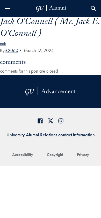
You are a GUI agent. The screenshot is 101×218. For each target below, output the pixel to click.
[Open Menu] (8, 8)
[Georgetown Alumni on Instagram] (61, 121)
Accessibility (22, 154)
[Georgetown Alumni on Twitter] (50, 121)
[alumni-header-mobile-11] (51, 8)
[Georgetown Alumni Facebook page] (40, 121)
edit (3, 43)
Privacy (83, 154)
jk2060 (11, 50)
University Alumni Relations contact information (50, 135)
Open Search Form (93, 8)
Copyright (55, 154)
